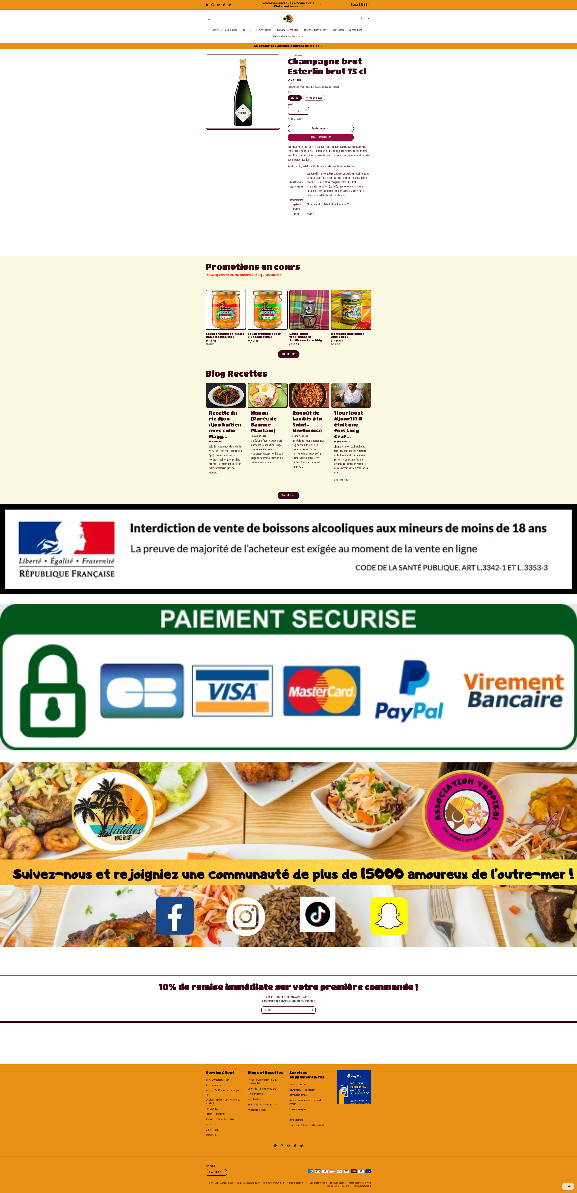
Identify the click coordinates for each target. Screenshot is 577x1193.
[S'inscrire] (312, 1010)
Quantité (291, 104)
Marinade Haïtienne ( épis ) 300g (347, 335)
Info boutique (212, 1108)
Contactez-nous (213, 1135)
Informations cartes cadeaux (302, 1090)
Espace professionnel (215, 1114)
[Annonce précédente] (256, 5)
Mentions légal (296, 1120)
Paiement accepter (297, 1109)
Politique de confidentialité (297, 1183)
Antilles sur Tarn (221, 1183)
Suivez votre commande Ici (218, 1080)
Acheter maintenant (321, 137)
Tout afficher (288, 353)
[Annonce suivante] (320, 5)
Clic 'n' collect (212, 1130)
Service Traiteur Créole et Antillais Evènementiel (263, 1081)
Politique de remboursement (273, 1183)
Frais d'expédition (307, 87)
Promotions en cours (257, 1110)
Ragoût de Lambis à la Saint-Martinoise (307, 421)
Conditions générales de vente (360, 1183)
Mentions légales (333, 1186)
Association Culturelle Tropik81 (262, 1088)
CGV (291, 1114)
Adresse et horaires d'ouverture (220, 1119)
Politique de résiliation (362, 1186)
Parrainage (211, 1124)
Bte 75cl (295, 98)
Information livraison (299, 1095)
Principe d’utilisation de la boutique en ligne (224, 1092)
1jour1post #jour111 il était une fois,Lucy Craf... (348, 424)
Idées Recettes (254, 1099)
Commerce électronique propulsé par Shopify (244, 1183)
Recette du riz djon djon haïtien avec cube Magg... (225, 424)
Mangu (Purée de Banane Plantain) (264, 421)
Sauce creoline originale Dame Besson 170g (225, 335)
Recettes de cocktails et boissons (263, 1104)
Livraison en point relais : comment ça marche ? (223, 1101)
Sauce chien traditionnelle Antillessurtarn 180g (305, 337)
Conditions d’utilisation (318, 1183)
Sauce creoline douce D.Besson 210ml (264, 335)
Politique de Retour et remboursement (306, 1125)
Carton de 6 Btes (314, 98)
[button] (209, 19)
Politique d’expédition (338, 1183)
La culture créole (255, 1094)
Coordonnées (346, 1186)
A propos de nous (213, 1085)
